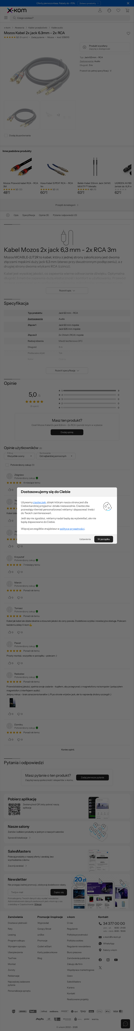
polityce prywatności (72, 528)
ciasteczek (39, 502)
